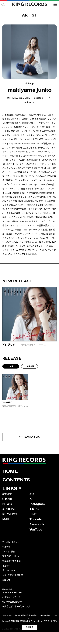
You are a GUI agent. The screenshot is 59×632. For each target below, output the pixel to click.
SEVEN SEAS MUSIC (12, 592)
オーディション (8, 570)
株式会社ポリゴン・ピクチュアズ (16, 607)
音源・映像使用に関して (12, 575)
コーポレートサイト (10, 542)
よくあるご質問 (8, 552)
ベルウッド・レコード (11, 597)
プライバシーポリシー (11, 556)
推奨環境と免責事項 (11, 561)
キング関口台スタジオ (12, 602)
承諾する (29, 627)
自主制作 (6, 566)
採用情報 (6, 547)
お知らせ (6, 580)
